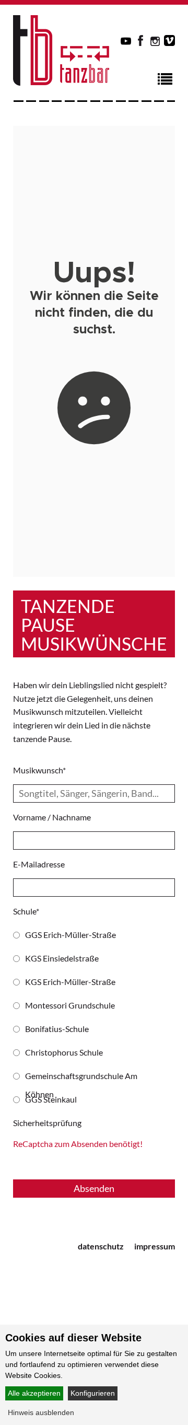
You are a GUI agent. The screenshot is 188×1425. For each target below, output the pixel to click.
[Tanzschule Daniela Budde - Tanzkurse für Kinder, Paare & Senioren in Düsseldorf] (61, 82)
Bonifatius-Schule (57, 1029)
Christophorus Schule (64, 1052)
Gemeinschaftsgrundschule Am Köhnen (81, 1078)
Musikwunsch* (39, 770)
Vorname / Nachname (52, 817)
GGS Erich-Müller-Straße (70, 935)
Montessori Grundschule (70, 1005)
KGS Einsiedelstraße (62, 958)
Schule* (26, 911)
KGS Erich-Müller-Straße (70, 982)
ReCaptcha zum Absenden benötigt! (78, 1144)
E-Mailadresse (39, 864)
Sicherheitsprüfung (47, 1123)
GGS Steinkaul (51, 1099)
